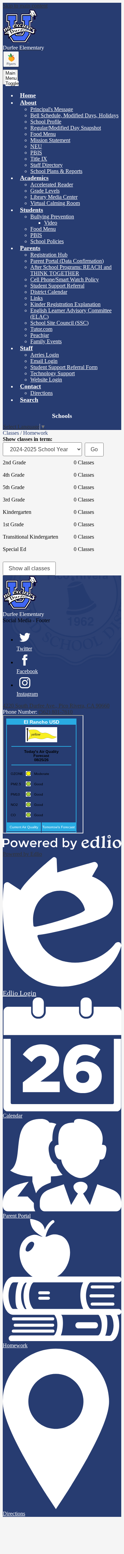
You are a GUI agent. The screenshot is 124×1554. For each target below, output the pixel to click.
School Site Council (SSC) (59, 323)
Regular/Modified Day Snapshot (65, 128)
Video (50, 223)
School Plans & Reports (56, 171)
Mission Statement (50, 140)
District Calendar (48, 292)
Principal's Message (51, 109)
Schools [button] (62, 415)
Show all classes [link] (29, 568)
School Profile (45, 122)
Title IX (38, 159)
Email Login (44, 361)
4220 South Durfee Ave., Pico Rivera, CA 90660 (56, 706)
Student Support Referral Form (63, 367)
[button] (28, 102)
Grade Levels (45, 191)
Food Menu (43, 134)
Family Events (46, 341)
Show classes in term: (27, 439)
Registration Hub (49, 255)
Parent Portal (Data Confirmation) (67, 261)
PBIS (36, 152)
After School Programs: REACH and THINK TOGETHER (71, 270)
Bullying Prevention (52, 216)
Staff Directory (46, 165)
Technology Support (52, 373)
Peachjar (39, 335)
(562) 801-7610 (56, 712)
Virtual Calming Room (55, 203)
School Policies (47, 241)
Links (36, 298)
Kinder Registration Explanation (65, 304)
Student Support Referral (57, 286)
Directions (41, 393)
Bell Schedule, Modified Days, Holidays (74, 115)
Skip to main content (25, 6)
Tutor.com (41, 329)
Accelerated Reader (51, 184)
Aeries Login (44, 355)
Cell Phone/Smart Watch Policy (64, 279)
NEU (36, 146)
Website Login (46, 379)
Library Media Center (54, 197)
